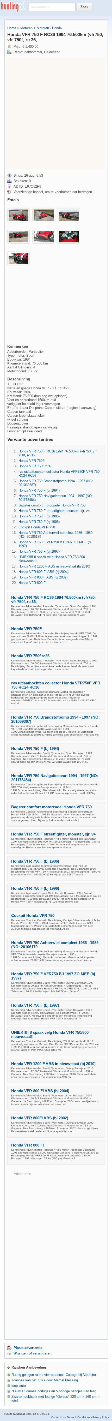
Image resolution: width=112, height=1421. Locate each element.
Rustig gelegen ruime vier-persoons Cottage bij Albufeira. (54, 1375)
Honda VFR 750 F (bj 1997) (39, 551)
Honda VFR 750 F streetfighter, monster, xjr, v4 (54, 511)
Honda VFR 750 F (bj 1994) (39, 490)
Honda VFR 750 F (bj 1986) (39, 516)
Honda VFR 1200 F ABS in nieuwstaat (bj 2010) (54, 566)
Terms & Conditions (78, 1417)
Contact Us (58, 1417)
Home (11, 28)
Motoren (26, 28)
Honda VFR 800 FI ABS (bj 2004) (43, 572)
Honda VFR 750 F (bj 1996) (39, 522)
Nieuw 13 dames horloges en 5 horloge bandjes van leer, (53, 1391)
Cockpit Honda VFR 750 (36, 527)
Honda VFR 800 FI (32, 583)
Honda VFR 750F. (31, 461)
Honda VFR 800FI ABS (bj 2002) (42, 577)
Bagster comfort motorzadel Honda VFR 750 (51, 505)
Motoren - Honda (49, 28)
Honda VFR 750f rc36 (34, 466)
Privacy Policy (100, 1417)
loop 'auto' (18, 1386)
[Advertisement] (56, 113)
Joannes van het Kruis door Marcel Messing (44, 1380)
